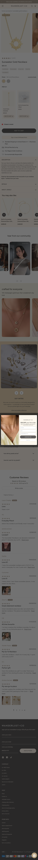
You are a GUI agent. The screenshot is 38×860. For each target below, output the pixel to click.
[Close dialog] (36, 416)
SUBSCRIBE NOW (28, 436)
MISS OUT (28, 440)
